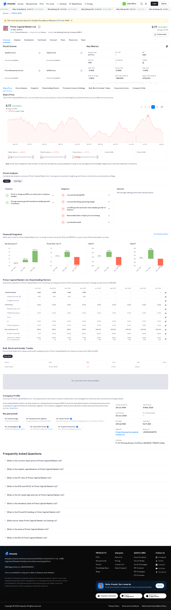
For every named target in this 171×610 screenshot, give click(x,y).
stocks (5, 13)
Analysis (17, 40)
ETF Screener (139, 575)
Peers (63, 40)
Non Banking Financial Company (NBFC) (68, 32)
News (83, 40)
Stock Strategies (140, 565)
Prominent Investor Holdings (74, 88)
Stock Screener (140, 557)
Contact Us (119, 565)
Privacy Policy (114, 606)
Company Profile (139, 88)
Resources (73, 40)
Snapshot (35, 88)
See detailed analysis (161, 234)
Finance (43, 32)
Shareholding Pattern (50, 88)
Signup (164, 4)
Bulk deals (7, 356)
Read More (14, 408)
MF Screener (139, 568)
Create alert (162, 34)
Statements (29, 40)
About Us (118, 557)
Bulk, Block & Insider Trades (99, 88)
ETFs (98, 557)
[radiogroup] (152, 107)
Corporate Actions (121, 88)
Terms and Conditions (130, 606)
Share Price (7, 88)
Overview (6, 40)
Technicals (42, 40)
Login (154, 4)
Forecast (53, 40)
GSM (59, 20)
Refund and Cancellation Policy (154, 606)
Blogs (98, 572)
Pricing (117, 561)
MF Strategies (139, 572)
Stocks (98, 565)
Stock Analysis (21, 88)
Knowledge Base (102, 568)
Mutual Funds (101, 561)
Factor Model (139, 561)
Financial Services (22, 32)
